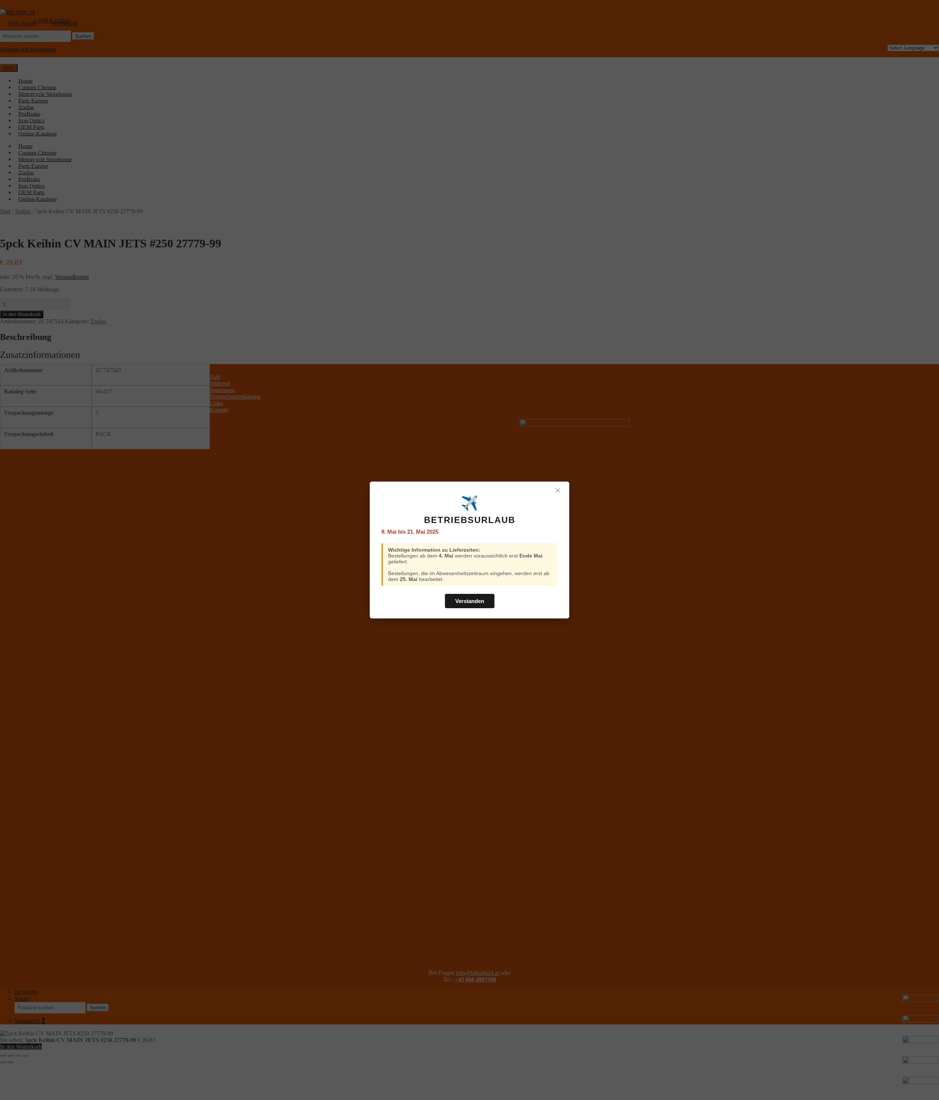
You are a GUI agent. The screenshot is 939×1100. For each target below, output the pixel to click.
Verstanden (469, 601)
